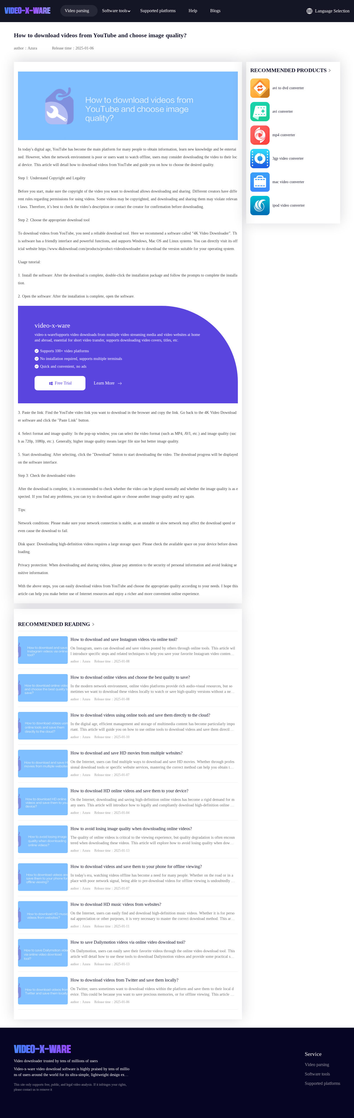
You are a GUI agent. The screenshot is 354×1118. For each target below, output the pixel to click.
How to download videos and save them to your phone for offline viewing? (136, 866)
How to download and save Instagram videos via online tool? (124, 639)
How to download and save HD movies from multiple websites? (127, 753)
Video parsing (317, 1064)
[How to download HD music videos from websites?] (43, 915)
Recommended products (288, 70)
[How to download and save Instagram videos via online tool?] (43, 650)
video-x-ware (27, 11)
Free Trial (63, 383)
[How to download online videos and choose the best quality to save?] (43, 688)
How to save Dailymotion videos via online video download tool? (128, 942)
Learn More (104, 383)
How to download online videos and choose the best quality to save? (130, 677)
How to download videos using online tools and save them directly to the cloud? (140, 715)
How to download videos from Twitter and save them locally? (124, 980)
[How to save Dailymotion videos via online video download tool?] (43, 953)
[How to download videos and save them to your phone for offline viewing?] (43, 877)
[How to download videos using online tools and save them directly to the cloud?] (43, 726)
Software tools (317, 1074)
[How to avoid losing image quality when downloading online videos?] (43, 839)
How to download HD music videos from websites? (116, 904)
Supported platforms (322, 1083)
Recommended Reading (54, 624)
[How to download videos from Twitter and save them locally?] (43, 990)
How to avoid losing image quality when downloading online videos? (131, 828)
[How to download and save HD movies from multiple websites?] (43, 763)
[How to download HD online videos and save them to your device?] (43, 801)
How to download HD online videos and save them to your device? (129, 790)
